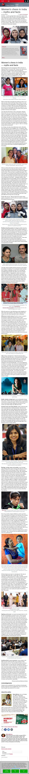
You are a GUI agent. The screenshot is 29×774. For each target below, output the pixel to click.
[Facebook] (5, 729)
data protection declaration (16, 768)
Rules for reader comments (6, 748)
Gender (5, 726)
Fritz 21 (4, 46)
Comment (3, 755)
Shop (2, 1)
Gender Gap (9, 726)
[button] (8, 1)
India (13, 726)
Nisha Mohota (9, 734)
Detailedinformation (6, 771)
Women (16, 726)
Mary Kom (4, 510)
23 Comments (25, 14)
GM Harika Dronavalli (7, 607)
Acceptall (24, 771)
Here (15, 766)
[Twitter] (8, 729)
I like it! (20, 14)
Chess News (10, 5)
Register (11, 753)
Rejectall (15, 771)
